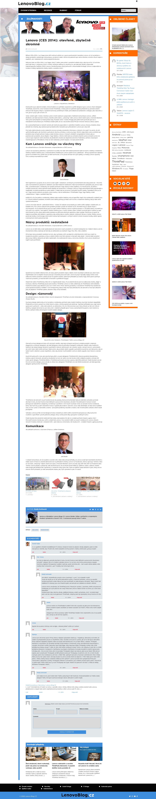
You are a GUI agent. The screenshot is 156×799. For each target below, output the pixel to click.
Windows (123, 166)
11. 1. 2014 (65, 569)
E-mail (58, 708)
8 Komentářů (33, 538)
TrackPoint (115, 164)
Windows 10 (117, 168)
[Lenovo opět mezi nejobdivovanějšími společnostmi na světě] (123, 248)
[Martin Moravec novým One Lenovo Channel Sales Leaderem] (123, 225)
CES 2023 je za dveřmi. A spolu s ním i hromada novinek (122, 304)
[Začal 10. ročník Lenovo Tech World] (123, 203)
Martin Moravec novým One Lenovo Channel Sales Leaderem (121, 236)
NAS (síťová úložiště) (117, 150)
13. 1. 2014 (62, 629)
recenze (127, 153)
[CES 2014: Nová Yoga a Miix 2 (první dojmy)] (88, 483)
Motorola (125, 148)
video (124, 164)
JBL (119, 142)
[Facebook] (137, 796)
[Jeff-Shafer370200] (64, 443)
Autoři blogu (66, 786)
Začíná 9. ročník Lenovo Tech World (121, 281)
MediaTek (114, 147)
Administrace (48, 788)
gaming (130, 137)
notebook (127, 150)
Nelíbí (44, 552)
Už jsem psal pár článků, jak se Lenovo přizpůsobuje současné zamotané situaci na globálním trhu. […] (123, 47)
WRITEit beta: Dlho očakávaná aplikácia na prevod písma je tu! (126, 77)
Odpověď (75, 552)
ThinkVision (129, 162)
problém (119, 153)
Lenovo (121, 145)
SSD (132, 156)
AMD (124, 132)
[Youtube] (135, 796)
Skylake (114, 156)
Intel (129, 140)
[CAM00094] (64, 325)
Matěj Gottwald (32, 49)
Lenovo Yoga (129, 145)
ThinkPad (118, 161)
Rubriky (63, 10)
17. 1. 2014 (65, 681)
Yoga (131, 168)
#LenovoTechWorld (116, 132)
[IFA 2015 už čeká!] (37, 483)
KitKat (123, 142)
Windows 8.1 (130, 166)
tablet (114, 158)
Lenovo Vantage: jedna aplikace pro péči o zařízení (126, 102)
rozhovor (45, 530)
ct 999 (119, 99)
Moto (119, 148)
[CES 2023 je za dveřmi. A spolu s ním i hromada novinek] (123, 292)
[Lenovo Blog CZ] (34, 4)
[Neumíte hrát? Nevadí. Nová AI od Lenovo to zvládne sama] (90, 754)
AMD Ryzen (130, 132)
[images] (64, 168)
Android (116, 135)
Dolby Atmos (115, 137)
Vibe (121, 164)
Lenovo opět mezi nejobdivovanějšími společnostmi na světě (122, 259)
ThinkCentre (128, 158)
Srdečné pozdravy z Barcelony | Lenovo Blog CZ (41, 685)
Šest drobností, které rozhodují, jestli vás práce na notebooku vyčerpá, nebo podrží (37, 766)
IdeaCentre (115, 140)
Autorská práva (106, 786)
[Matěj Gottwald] (90, 509)
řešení (114, 171)
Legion (115, 145)
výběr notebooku (116, 166)
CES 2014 (35, 530)
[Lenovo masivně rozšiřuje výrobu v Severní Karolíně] (123, 34)
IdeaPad (123, 140)
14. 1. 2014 (62, 667)
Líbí (33, 552)
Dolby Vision (123, 137)
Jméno (35, 708)
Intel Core (114, 142)
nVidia (114, 153)
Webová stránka (84, 708)
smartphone (124, 156)
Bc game (120, 60)
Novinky (47, 786)
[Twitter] (130, 796)
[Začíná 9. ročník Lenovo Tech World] (123, 271)
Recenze (48, 10)
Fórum (78, 10)
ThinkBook (121, 158)
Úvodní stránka (28, 10)
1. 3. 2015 (61, 692)
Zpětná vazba (26, 788)
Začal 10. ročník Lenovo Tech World (121, 214)
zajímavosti (34, 19)
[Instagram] (132, 796)
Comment (35, 716)
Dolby (128, 135)
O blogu (86, 786)
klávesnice (129, 142)
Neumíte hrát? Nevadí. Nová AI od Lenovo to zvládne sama (89, 765)
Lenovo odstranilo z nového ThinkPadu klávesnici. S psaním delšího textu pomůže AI (63, 766)
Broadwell (123, 135)
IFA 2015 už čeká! (31, 491)
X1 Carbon (125, 168)
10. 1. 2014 (62, 552)
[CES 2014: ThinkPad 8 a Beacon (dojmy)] (63, 483)
